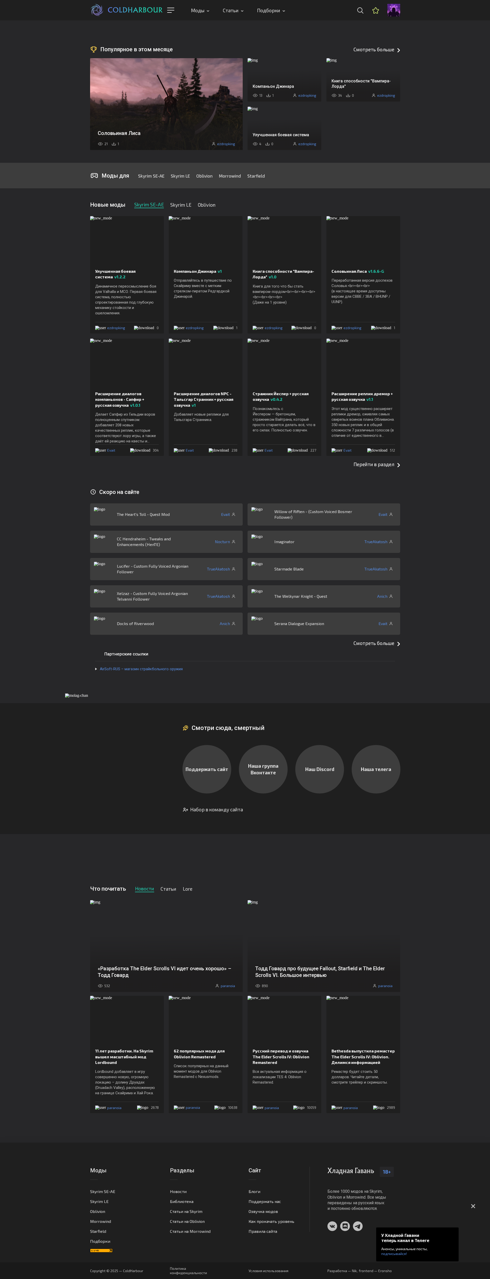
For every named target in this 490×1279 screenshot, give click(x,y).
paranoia (114, 1108)
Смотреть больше (373, 49)
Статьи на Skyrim (186, 1211)
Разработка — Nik (342, 1271)
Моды (197, 10)
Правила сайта (263, 1231)
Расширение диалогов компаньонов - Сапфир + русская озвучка (119, 399)
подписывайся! (394, 1253)
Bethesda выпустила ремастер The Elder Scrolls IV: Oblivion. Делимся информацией (363, 1056)
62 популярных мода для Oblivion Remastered (199, 1053)
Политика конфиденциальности (188, 1270)
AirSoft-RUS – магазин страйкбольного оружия (141, 669)
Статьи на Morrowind (190, 1231)
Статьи (231, 10)
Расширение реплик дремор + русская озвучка (362, 396)
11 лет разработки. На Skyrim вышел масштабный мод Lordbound (124, 1056)
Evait (111, 450)
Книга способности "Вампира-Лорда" (283, 274)
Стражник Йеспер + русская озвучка (281, 396)
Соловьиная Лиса (358, 271)
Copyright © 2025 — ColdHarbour (116, 1271)
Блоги (254, 1191)
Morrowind (230, 175)
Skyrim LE (180, 175)
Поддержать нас (265, 1201)
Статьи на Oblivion (187, 1221)
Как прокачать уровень (271, 1221)
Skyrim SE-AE (151, 175)
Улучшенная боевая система (115, 274)
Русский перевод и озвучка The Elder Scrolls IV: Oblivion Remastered (281, 1056)
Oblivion (204, 175)
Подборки (268, 10)
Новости (178, 1191)
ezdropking (116, 328)
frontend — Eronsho (375, 1271)
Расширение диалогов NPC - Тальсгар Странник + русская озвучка (203, 399)
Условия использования (268, 1271)
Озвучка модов (263, 1211)
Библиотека (181, 1201)
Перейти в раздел (373, 464)
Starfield (256, 175)
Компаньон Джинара (198, 271)
